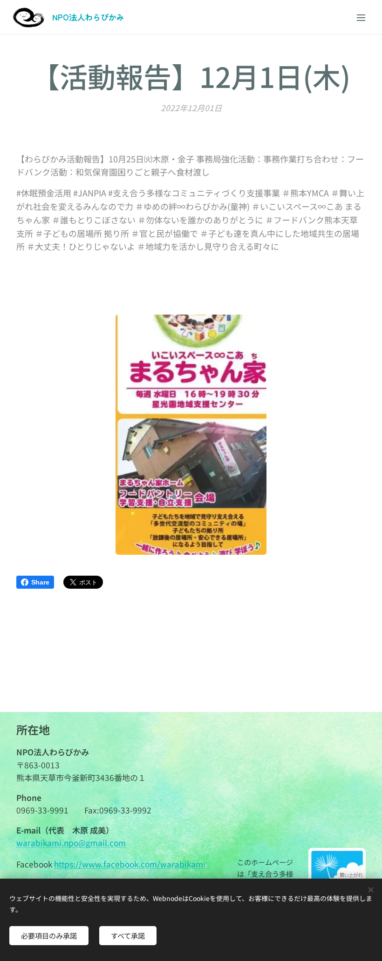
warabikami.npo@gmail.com (71, 842)
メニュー (361, 17)
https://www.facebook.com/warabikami (129, 864)
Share (40, 582)
